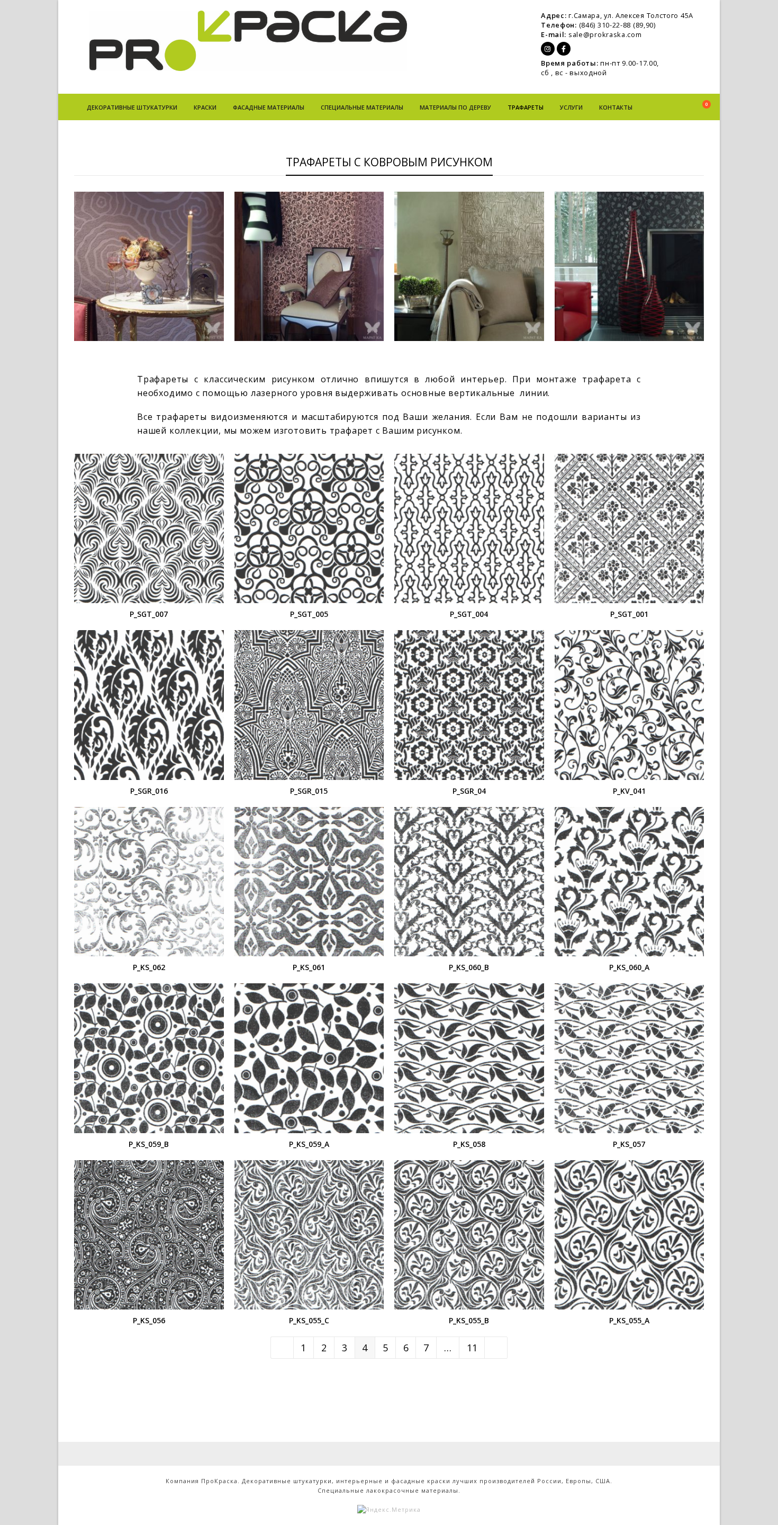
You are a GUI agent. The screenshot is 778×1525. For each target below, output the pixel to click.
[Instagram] (548, 49)
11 (475, 1347)
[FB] (564, 49)
